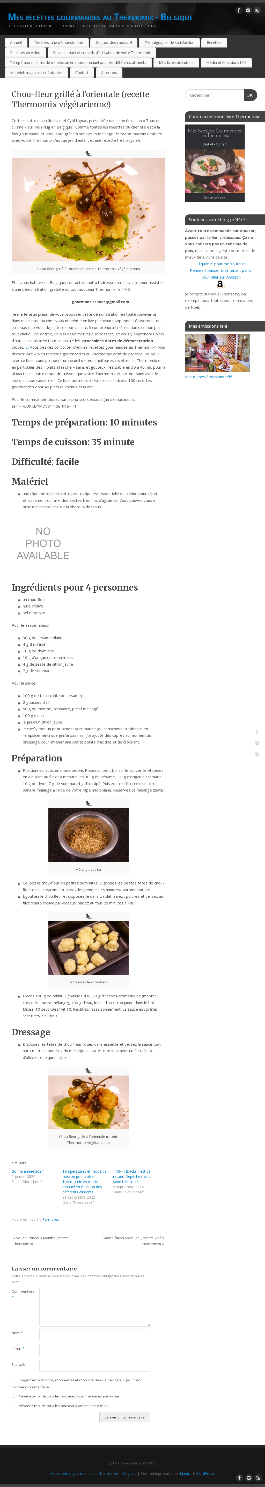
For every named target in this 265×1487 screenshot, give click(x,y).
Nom (17, 1332)
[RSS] (257, 11)
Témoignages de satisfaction (169, 42)
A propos (109, 72)
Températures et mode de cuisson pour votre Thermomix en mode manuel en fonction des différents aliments (84, 1181)
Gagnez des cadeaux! (114, 42)
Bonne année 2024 (27, 1171)
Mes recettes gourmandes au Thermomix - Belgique (100, 16)
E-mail (18, 1348)
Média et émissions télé (226, 62)
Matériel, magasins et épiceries (36, 72)
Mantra (186, 1473)
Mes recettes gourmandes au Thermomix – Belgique (93, 1473)
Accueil (16, 42)
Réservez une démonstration (58, 42)
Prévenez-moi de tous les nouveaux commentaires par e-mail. (69, 1396)
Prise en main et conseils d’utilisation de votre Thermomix (102, 52)
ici (26, 347)
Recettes (214, 42)
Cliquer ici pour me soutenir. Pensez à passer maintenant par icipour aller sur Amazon (221, 270)
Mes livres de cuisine (176, 62)
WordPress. (205, 1473)
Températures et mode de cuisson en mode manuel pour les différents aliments (78, 62)
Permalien (51, 1219)
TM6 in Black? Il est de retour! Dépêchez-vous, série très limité (132, 1176)
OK (248, 95)
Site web (18, 1364)
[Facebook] (239, 11)
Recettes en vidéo (25, 52)
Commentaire (18, 1294)
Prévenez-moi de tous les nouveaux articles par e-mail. (63, 1405)
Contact (82, 72)
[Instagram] (248, 11)
